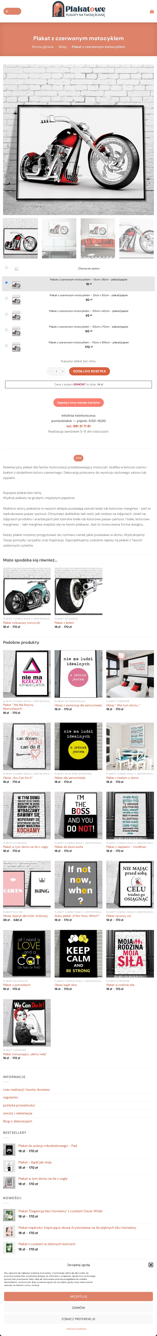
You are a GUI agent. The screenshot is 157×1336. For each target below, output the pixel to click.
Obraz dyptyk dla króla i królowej (25, 916)
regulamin (10, 1097)
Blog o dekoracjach (17, 1121)
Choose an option (89, 268)
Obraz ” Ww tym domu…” (123, 705)
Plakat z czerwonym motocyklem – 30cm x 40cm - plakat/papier (89, 311)
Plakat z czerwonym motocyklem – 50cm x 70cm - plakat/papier (88, 326)
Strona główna (43, 47)
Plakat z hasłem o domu (122, 778)
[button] (151, 1265)
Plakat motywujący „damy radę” (25, 1054)
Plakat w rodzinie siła (120, 985)
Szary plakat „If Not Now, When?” (77, 916)
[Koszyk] (152, 11)
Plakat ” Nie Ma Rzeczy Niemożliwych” (18, 707)
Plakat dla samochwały (70, 778)
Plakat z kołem (64, 623)
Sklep (63, 47)
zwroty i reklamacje (17, 1113)
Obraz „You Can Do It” (18, 778)
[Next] (145, 140)
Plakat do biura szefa (69, 847)
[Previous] (11, 140)
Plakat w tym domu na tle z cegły (25, 847)
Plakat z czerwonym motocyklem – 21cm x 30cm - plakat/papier (89, 295)
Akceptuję (78, 1297)
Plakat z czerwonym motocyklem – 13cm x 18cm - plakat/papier (89, 279)
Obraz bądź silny (66, 985)
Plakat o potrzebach (16, 985)
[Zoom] (8, 210)
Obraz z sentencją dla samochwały (78, 705)
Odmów (78, 1308)
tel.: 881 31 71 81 (78, 426)
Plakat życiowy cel (118, 916)
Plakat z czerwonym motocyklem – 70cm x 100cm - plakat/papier (89, 342)
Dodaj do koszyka (89, 371)
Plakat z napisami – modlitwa (126, 847)
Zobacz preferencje (78, 1319)
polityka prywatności (76, 1328)
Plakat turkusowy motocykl (21, 623)
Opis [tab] (78, 458)
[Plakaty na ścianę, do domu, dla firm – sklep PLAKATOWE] (78, 11)
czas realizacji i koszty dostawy (26, 1089)
